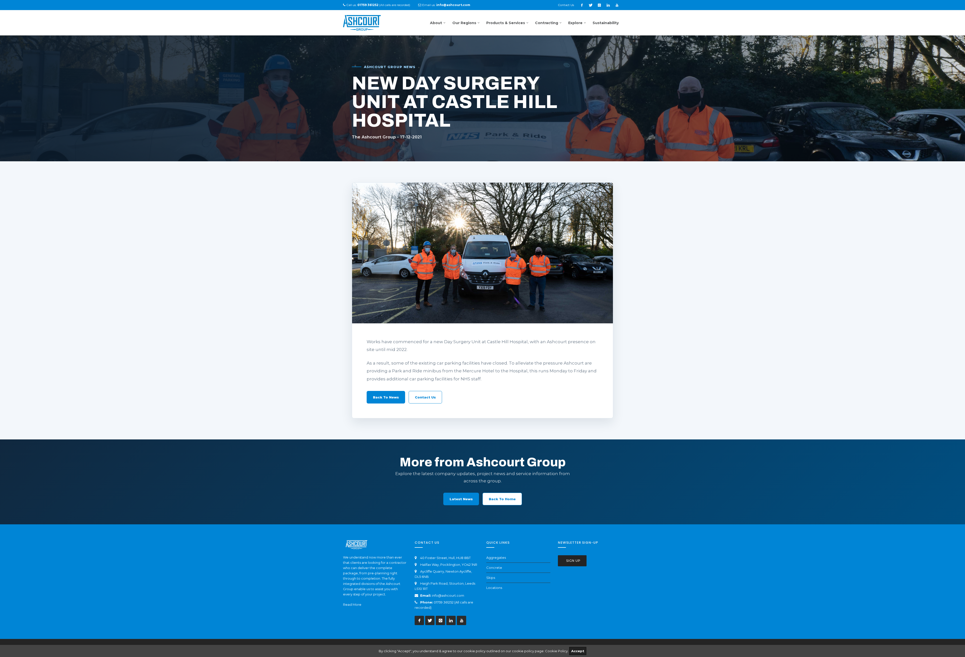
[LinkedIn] (608, 5)
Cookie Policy (556, 651)
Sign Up (573, 561)
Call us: (362, 5)
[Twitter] (590, 5)
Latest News (461, 499)
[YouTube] (617, 5)
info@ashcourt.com (448, 595)
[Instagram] (599, 5)
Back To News (386, 397)
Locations (494, 588)
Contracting (546, 23)
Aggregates (496, 557)
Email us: (446, 5)
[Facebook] (582, 5)
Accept (577, 651)
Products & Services (505, 23)
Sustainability (606, 23)
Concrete (494, 568)
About (436, 23)
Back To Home (502, 499)
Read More (352, 604)
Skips (490, 578)
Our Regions (464, 23)
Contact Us (566, 5)
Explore (575, 23)
